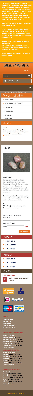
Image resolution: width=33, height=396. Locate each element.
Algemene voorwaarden (12, 393)
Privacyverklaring (21, 393)
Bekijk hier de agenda (9, 275)
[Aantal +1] (27, 226)
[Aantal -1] (25, 226)
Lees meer (6, 136)
